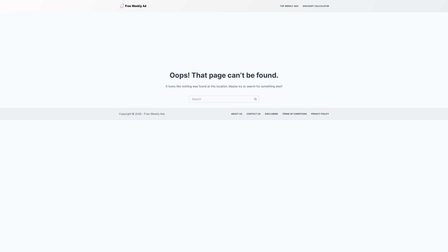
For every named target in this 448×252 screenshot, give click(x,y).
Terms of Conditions (294, 114)
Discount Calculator (316, 6)
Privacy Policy (320, 114)
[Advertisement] (224, 38)
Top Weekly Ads (289, 6)
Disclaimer (271, 114)
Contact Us (254, 114)
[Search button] (255, 99)
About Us (236, 114)
